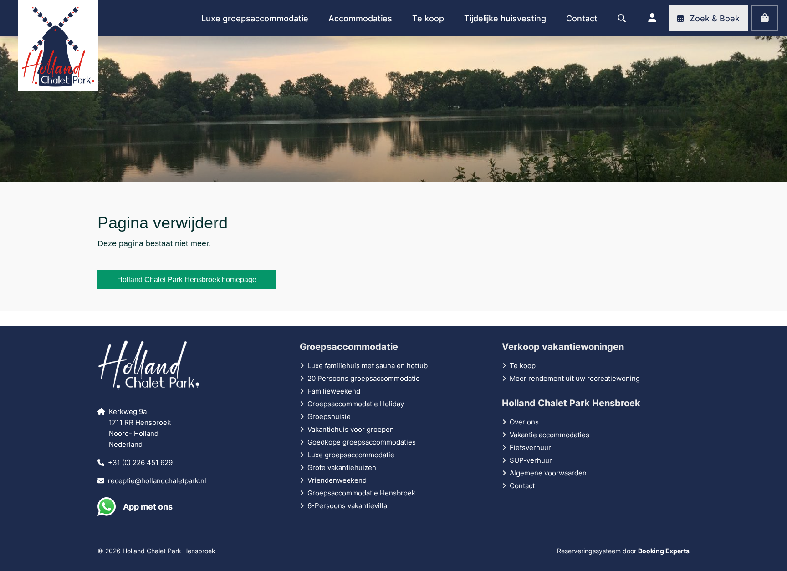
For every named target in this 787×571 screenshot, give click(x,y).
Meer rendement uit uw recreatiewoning (575, 378)
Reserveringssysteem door (623, 551)
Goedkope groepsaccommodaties (361, 442)
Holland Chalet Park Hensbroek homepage (186, 279)
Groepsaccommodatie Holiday (355, 403)
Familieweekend (333, 391)
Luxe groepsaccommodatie (350, 454)
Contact (522, 485)
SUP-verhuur (531, 460)
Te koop (523, 365)
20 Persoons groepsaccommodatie (363, 378)
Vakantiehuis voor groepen (350, 429)
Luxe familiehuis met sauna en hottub (367, 365)
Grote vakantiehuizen (341, 467)
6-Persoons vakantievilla (347, 505)
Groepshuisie (329, 416)
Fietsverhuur (530, 447)
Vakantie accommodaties (549, 434)
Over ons (524, 422)
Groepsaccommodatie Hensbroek (361, 493)
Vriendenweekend (337, 480)
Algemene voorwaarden (548, 473)
